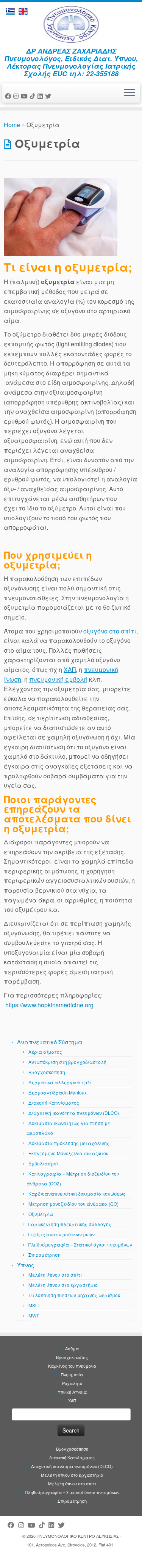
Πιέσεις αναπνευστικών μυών (61, 1234)
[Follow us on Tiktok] (33, 96)
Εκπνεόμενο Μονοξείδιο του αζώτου (68, 1153)
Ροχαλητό (72, 1383)
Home (12, 124)
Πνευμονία (72, 1374)
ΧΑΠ (70, 669)
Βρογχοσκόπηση (46, 1072)
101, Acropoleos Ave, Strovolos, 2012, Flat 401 (70, 1545)
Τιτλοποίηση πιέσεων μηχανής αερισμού (74, 1295)
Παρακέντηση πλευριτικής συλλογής (69, 1224)
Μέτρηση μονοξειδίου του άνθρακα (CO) (73, 1203)
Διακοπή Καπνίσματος (53, 1102)
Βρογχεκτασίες (72, 1357)
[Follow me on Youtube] (25, 96)
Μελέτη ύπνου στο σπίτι (55, 1274)
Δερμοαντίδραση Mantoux (57, 1092)
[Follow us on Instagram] (17, 96)
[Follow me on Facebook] (9, 96)
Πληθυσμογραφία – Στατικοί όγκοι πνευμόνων (80, 1244)
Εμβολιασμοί (43, 1163)
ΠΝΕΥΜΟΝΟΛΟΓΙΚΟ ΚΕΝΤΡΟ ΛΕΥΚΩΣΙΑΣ (78, 1536)
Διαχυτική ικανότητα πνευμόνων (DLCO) (73, 1113)
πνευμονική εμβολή (58, 679)
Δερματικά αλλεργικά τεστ (59, 1082)
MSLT (34, 1305)
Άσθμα (72, 1348)
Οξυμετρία (40, 1214)
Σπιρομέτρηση (44, 1254)
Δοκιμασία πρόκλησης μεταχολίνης (68, 1143)
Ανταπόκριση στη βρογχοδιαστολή (67, 1062)
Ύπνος (25, 1265)
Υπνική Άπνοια (72, 1392)
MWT (33, 1315)
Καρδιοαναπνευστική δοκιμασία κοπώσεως (77, 1193)
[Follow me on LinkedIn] (41, 96)
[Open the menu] (129, 93)
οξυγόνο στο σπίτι (109, 631)
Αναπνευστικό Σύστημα (50, 1042)
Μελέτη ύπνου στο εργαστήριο (63, 1285)
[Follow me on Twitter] (49, 96)
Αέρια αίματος (45, 1051)
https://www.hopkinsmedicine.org (49, 1005)
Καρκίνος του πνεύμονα (72, 1366)
